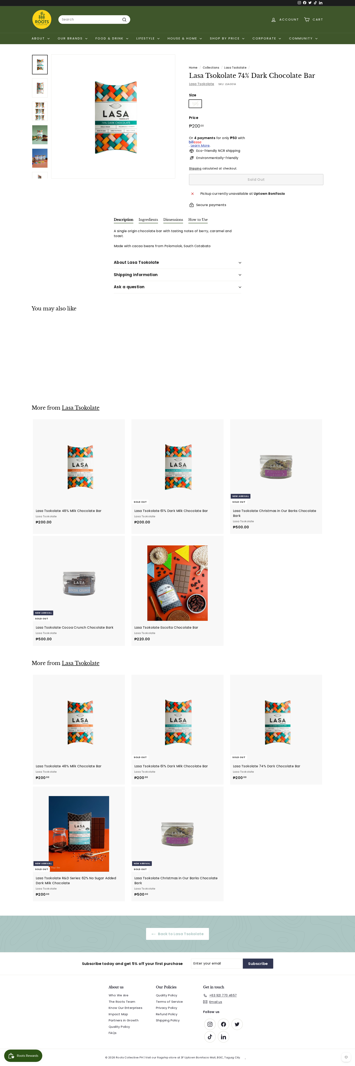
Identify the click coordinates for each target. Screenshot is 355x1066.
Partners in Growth (123, 1020)
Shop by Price (225, 38)
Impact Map (118, 1014)
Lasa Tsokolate (235, 68)
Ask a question (129, 287)
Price (193, 117)
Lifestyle (146, 38)
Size (192, 95)
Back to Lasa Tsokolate (180, 933)
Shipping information (136, 275)
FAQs (113, 1033)
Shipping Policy (168, 1020)
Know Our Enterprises (125, 1008)
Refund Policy (166, 1014)
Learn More (200, 145)
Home (193, 68)
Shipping (195, 169)
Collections (211, 68)
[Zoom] (113, 116)
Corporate (265, 38)
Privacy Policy (166, 1008)
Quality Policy (119, 1027)
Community (301, 38)
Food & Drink (110, 38)
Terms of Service (169, 1001)
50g (195, 103)
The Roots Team (122, 1001)
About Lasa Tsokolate (136, 262)
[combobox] (94, 19)
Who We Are (118, 995)
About (39, 38)
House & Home (183, 38)
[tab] (123, 220)
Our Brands (71, 38)
